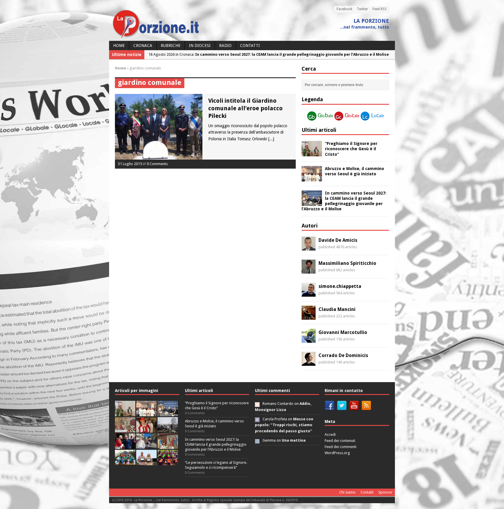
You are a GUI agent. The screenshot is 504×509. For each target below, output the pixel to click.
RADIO (225, 45)
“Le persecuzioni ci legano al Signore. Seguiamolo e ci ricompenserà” (216, 465)
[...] (271, 139)
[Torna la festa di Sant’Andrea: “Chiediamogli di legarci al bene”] (168, 445)
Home (119, 45)
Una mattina (294, 440)
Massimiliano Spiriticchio (347, 263)
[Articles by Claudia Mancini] (309, 316)
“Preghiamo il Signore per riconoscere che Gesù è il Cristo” (351, 148)
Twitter (362, 9)
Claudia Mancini (337, 309)
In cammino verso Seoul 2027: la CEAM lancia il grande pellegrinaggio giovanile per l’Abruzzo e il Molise (215, 444)
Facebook (344, 9)
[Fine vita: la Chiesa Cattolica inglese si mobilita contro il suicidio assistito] (125, 445)
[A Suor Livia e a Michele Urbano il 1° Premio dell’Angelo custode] (146, 462)
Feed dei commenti (340, 447)
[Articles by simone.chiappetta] (309, 293)
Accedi (330, 434)
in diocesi (200, 45)
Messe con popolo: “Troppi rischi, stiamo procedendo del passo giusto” (284, 425)
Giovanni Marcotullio (342, 332)
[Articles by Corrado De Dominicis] (309, 362)
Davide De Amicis (337, 240)
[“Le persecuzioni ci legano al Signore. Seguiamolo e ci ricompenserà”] (125, 429)
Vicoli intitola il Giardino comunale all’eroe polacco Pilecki (245, 108)
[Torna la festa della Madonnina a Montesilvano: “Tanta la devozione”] (146, 445)
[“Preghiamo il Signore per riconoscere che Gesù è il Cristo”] (312, 153)
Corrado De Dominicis (343, 355)
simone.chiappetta (339, 286)
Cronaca (142, 45)
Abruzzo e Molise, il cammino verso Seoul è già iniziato (214, 423)
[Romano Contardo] (257, 403)
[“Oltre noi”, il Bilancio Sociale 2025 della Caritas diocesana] (168, 462)
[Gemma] (257, 440)
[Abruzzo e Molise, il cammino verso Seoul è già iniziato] (312, 178)
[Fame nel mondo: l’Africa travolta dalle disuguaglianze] (125, 462)
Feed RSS (379, 9)
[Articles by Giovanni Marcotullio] (309, 339)
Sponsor (385, 492)
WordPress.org (337, 453)
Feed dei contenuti (340, 440)
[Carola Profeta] (257, 419)
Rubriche (171, 45)
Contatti (250, 45)
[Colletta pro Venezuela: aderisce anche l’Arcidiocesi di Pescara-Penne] (168, 429)
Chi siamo (347, 492)
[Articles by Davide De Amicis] (309, 247)
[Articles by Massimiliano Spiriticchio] (309, 270)
